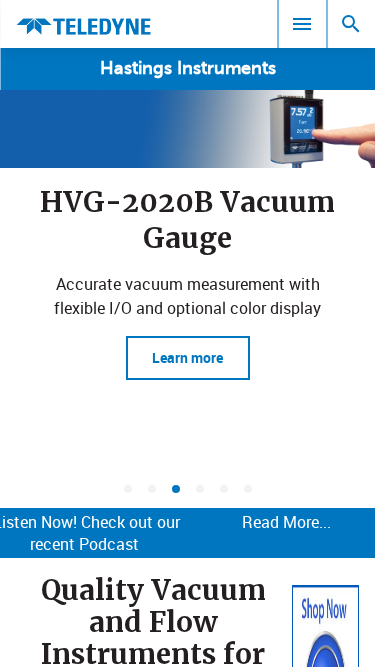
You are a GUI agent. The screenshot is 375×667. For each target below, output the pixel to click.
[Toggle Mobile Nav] (302, 24)
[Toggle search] (351, 24)
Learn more (187, 357)
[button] (128, 489)
